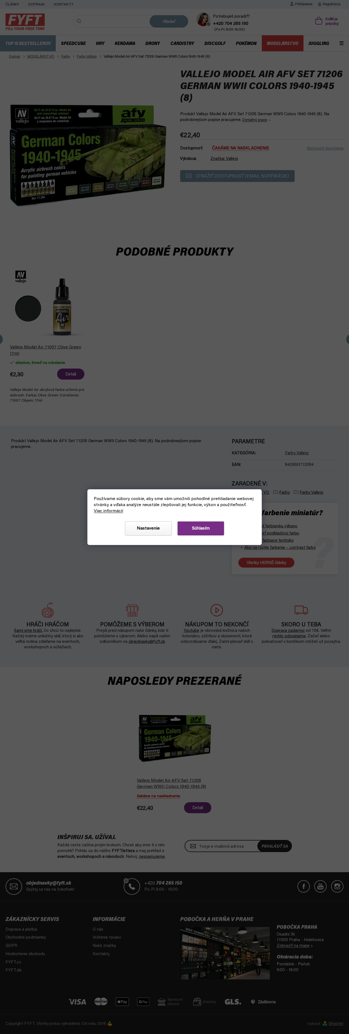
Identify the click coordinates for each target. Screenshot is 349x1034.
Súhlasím (201, 528)
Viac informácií (108, 511)
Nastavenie (148, 528)
